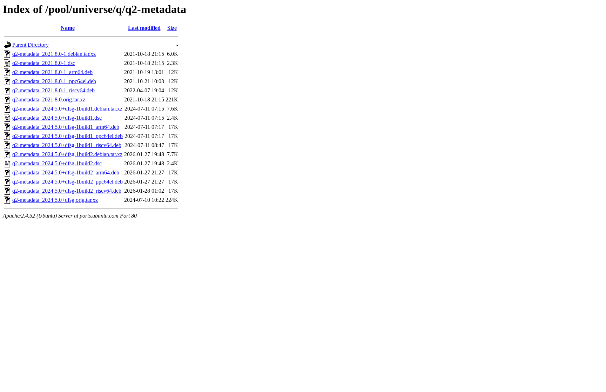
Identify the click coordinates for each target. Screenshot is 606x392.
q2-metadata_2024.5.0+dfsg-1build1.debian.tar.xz (67, 109)
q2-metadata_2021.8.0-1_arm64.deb (52, 72)
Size (172, 28)
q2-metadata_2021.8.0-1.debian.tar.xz (54, 54)
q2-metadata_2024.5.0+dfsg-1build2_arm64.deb (65, 172)
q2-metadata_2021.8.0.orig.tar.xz (48, 99)
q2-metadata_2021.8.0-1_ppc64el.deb (54, 81)
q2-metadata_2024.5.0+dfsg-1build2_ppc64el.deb (67, 182)
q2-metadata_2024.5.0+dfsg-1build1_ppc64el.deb (67, 136)
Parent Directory (30, 45)
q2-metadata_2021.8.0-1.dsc (43, 63)
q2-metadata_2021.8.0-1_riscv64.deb (53, 90)
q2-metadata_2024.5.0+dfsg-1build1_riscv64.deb (66, 145)
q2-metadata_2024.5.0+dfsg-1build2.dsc (57, 163)
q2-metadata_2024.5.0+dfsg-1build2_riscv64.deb (66, 191)
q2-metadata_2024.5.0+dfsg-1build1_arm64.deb (65, 127)
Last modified (144, 28)
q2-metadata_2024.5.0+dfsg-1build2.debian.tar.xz (67, 154)
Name (68, 28)
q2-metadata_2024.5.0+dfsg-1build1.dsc (57, 118)
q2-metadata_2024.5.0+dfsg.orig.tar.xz (55, 200)
